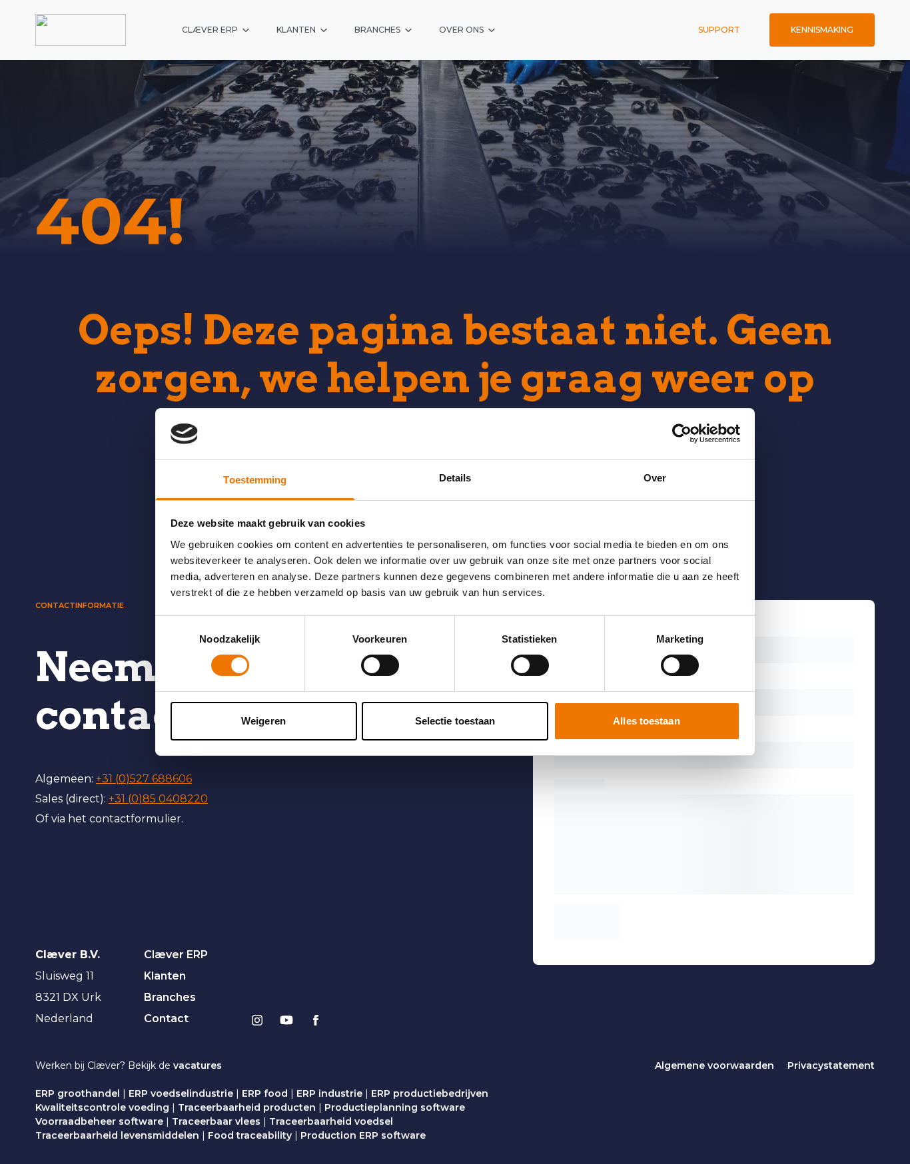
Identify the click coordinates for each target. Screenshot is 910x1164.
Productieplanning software (394, 1107)
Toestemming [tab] (254, 479)
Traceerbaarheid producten (247, 1107)
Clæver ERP (176, 954)
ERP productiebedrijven (429, 1093)
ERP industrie (329, 1093)
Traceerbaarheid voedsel (331, 1121)
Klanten (165, 976)
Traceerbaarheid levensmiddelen (117, 1135)
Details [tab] (455, 477)
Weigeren (263, 721)
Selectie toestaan (455, 721)
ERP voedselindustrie (181, 1093)
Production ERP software (363, 1135)
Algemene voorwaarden (714, 1065)
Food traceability (250, 1135)
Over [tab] (655, 477)
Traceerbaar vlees (216, 1121)
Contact (166, 1018)
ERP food (265, 1093)
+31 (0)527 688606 (144, 778)
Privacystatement (831, 1065)
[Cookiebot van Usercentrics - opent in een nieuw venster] (682, 433)
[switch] (380, 665)
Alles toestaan (646, 721)
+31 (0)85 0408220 (158, 798)
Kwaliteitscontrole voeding (102, 1107)
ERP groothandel (77, 1093)
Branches (170, 997)
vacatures (197, 1065)
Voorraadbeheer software (99, 1121)
